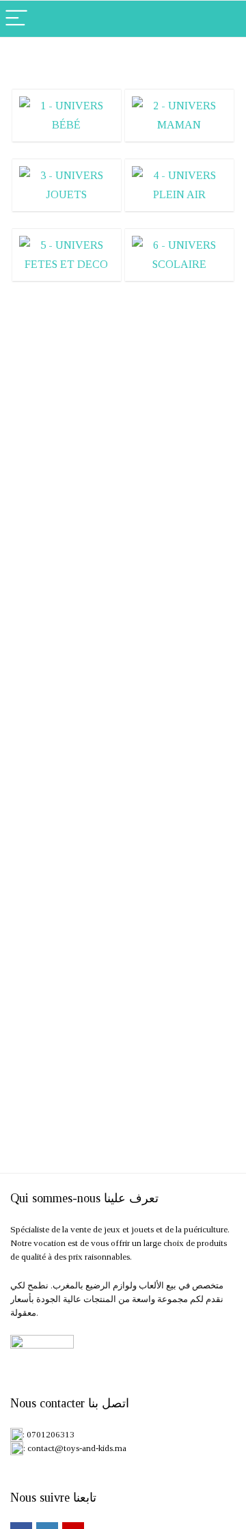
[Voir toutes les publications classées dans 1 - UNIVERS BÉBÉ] (66, 115)
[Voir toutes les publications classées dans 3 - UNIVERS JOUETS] (66, 185)
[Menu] (16, 19)
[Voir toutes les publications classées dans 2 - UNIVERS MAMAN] (179, 115)
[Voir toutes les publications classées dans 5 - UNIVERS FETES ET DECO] (66, 254)
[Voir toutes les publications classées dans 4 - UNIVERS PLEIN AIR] (179, 185)
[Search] (224, 19)
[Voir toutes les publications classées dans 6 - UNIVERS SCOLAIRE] (179, 254)
